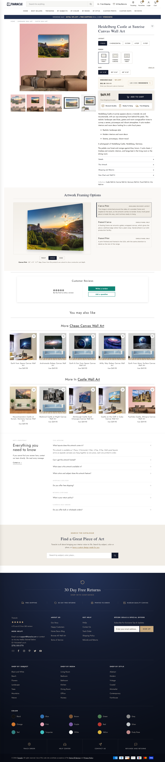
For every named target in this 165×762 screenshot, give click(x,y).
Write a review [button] (102, 288)
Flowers (14, 680)
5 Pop (145, 43)
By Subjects (62, 11)
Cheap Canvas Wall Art (87, 325)
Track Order (87, 631)
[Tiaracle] (15, 4)
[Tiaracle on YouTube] (40, 651)
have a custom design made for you (85, 547)
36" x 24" (114, 72)
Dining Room (65, 689)
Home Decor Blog (58, 631)
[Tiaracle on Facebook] (18, 651)
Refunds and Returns (90, 640)
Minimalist (113, 689)
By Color (75, 11)
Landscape (16, 684)
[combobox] (57, 4)
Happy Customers (57, 627)
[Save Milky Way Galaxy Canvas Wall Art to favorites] (123, 336)
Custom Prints (109, 11)
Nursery (63, 697)
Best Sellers (36, 11)
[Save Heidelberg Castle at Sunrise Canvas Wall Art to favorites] (152, 26)
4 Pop (137, 43)
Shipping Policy (89, 635)
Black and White (18, 672)
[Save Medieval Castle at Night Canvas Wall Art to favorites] (63, 390)
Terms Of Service (74, 758)
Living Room (65, 672)
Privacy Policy (88, 758)
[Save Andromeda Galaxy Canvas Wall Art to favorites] (63, 336)
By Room (86, 11)
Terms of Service (57, 640)
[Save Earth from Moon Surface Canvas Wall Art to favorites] (152, 336)
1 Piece (102, 43)
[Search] (91, 4)
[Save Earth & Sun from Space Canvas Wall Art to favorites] (93, 336)
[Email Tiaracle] (13, 651)
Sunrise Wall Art (121, 182)
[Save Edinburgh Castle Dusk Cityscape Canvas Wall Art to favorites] (93, 390)
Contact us (17, 462)
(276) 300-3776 (18, 645)
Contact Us (87, 627)
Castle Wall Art (41, 21)
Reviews (138, 11)
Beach (14, 676)
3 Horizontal (115, 43)
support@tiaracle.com (28, 636)
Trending (49, 11)
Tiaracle (19, 758)
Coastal (112, 684)
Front (43, 258)
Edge (61, 258)
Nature (14, 697)
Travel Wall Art (144, 182)
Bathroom (64, 680)
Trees (13, 689)
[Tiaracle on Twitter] (35, 651)
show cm (151, 67)
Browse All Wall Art (58, 635)
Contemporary (115, 693)
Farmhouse (114, 697)
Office (63, 693)
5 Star (127, 43)
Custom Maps (125, 11)
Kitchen (63, 684)
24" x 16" (103, 72)
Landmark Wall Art (25, 21)
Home (25, 11)
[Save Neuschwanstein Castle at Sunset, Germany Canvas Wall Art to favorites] (34, 390)
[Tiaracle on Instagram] (24, 651)
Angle (52, 258)
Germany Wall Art (133, 182)
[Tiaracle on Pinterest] (29, 651)
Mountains (15, 693)
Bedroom (64, 676)
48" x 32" (125, 72)
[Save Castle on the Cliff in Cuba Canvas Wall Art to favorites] (123, 390)
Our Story (54, 622)
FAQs (85, 622)
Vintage (113, 680)
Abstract (113, 672)
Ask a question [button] (102, 294)
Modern (113, 676)
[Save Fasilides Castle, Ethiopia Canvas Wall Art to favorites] (152, 390)
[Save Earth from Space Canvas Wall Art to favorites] (34, 336)
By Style (96, 11)
